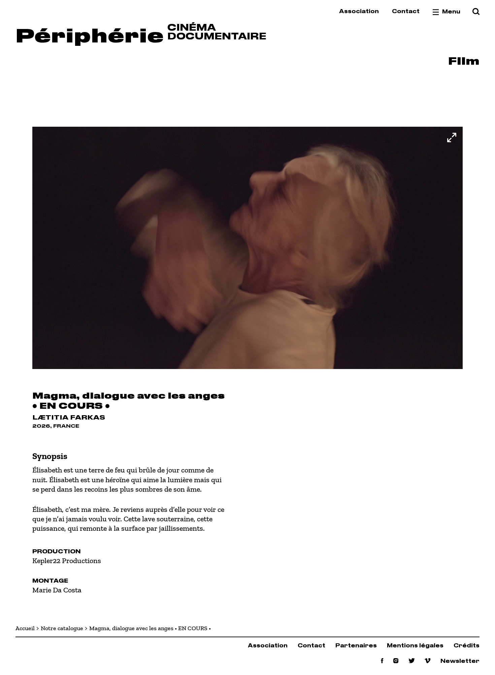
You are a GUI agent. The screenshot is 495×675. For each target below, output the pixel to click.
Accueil (25, 628)
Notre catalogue (62, 628)
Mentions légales (415, 645)
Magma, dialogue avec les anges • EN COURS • (150, 628)
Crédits (467, 645)
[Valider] (476, 12)
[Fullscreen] (452, 137)
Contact (406, 11)
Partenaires (356, 645)
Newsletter (460, 661)
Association (359, 11)
